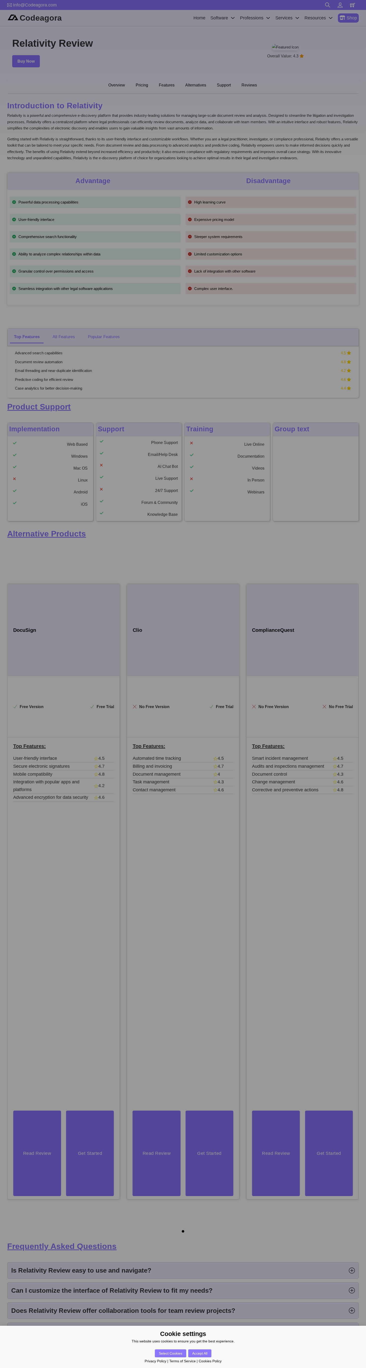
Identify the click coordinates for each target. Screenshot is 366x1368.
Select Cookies (170, 1353)
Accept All (199, 1353)
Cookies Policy (210, 1361)
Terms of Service (182, 1361)
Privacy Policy (155, 1361)
